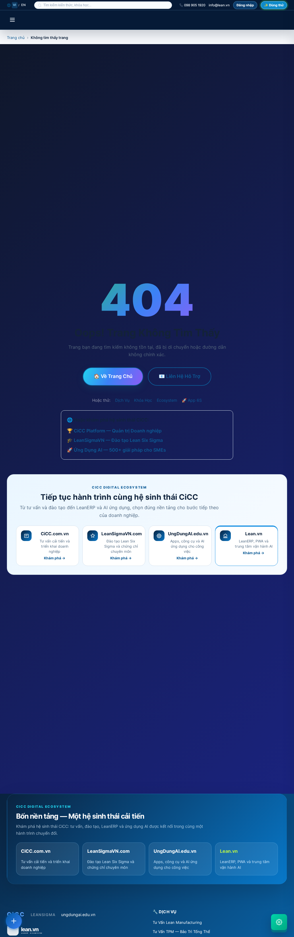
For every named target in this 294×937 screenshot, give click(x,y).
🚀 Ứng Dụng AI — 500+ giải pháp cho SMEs (116, 450)
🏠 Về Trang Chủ (113, 376)
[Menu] (12, 20)
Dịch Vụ (122, 400)
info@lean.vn (219, 5)
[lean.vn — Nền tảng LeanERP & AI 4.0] (74, 930)
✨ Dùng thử (274, 5)
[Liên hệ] (14, 921)
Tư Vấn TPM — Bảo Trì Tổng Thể (181, 931)
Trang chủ (16, 37)
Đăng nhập (245, 5)
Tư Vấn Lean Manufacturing (177, 922)
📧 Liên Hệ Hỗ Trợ (179, 376)
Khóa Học (143, 400)
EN (23, 5)
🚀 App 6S (192, 400)
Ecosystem (167, 400)
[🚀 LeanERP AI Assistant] (279, 922)
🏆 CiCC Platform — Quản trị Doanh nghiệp (114, 431)
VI (14, 5)
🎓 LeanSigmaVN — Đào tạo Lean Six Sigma (115, 440)
